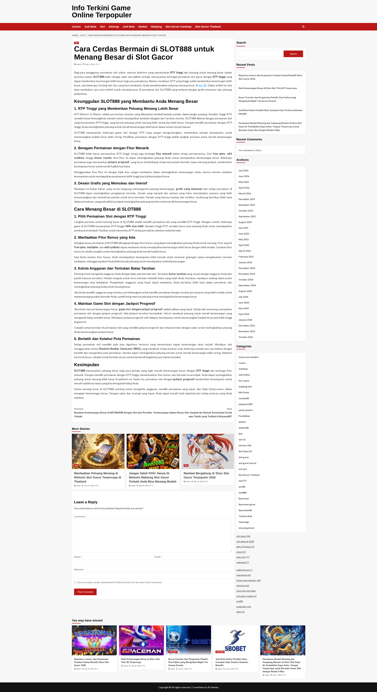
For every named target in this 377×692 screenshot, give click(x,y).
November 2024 (247, 273)
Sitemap (114, 26)
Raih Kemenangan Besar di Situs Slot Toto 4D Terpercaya (268, 88)
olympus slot (242, 585)
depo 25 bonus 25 (245, 546)
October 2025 (246, 210)
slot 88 (202, 85)
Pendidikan (244, 416)
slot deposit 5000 (245, 541)
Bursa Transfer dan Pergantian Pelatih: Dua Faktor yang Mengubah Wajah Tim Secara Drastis (267, 99)
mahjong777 (242, 562)
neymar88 (244, 398)
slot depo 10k (243, 536)
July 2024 (243, 296)
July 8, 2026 (229, 669)
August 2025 (245, 222)
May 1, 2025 (90, 64)
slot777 (243, 480)
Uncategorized (246, 528)
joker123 (241, 551)
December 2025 (247, 199)
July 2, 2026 (277, 675)
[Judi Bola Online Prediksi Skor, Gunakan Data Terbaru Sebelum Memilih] (235, 640)
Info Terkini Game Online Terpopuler (102, 11)
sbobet (242, 422)
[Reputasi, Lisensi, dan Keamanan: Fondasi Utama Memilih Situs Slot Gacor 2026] (94, 640)
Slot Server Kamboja (178, 26)
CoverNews (198, 687)
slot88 (242, 486)
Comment (80, 516)
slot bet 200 (245, 445)
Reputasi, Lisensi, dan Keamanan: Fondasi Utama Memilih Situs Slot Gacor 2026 (270, 77)
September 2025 (247, 216)
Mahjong (156, 26)
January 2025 (245, 262)
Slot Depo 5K (245, 451)
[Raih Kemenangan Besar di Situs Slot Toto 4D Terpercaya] (141, 640)
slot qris (243, 469)
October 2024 (246, 279)
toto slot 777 (242, 557)
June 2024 (244, 302)
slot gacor (244, 457)
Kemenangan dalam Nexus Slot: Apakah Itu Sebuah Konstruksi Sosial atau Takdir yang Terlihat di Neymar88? (193, 413)
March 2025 (245, 251)
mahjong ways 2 (244, 569)
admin (79, 64)
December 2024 (247, 268)
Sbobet (142, 26)
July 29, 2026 (89, 669)
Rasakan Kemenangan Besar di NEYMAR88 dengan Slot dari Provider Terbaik (113, 413)
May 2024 (244, 308)
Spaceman (244, 498)
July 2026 (243, 170)
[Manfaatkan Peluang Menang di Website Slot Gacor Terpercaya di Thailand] (98, 451)
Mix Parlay (244, 392)
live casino (244, 380)
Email (158, 556)
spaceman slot (243, 575)
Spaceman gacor (247, 504)
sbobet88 (244, 427)
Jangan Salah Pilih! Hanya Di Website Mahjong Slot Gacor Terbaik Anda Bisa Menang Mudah (152, 477)
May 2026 (244, 182)
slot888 (243, 492)
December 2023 (247, 325)
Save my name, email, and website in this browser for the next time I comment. (119, 582)
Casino (76, 26)
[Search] (303, 26)
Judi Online (244, 374)
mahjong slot (245, 386)
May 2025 (244, 239)
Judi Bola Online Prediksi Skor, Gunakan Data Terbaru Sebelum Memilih (270, 112)
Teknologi (244, 522)
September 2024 (247, 285)
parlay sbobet (246, 410)
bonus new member (249, 357)
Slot (102, 26)
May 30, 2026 (144, 486)
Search (241, 42)
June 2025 (244, 233)
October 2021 (246, 337)
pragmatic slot (243, 606)
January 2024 (245, 319)
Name (78, 556)
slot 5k (242, 439)
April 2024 (244, 314)
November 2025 (247, 205)
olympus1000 (245, 404)
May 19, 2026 (198, 481)
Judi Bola (90, 26)
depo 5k (240, 611)
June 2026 (244, 176)
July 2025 (243, 228)
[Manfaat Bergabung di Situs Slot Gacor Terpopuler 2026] (207, 451)
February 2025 (246, 256)
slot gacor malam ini (246, 596)
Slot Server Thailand (208, 26)
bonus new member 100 (248, 580)
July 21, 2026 (183, 669)
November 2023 (247, 331)
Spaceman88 (245, 510)
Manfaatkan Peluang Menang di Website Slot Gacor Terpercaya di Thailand (97, 477)
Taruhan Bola (245, 516)
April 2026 (244, 187)
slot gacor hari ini (247, 463)
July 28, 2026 (136, 666)
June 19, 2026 (89, 486)
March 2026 (245, 193)
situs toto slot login (246, 590)
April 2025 (244, 245)
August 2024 (245, 291)
